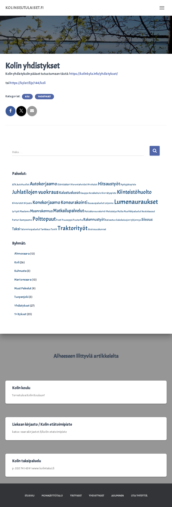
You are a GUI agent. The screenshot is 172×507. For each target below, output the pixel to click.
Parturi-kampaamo (22, 220)
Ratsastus (110, 220)
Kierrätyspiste (108, 193)
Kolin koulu (21, 387)
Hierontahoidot (79, 184)
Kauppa (84, 193)
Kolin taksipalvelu (26, 461)
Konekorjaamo (46, 202)
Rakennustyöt (94, 219)
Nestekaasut (148, 211)
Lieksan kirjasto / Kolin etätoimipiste (42, 424)
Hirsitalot (92, 184)
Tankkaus (45, 229)
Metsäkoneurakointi (95, 211)
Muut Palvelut (22, 288)
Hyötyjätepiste (128, 184)
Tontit (54, 229)
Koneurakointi (74, 202)
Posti (59, 220)
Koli (27, 96)
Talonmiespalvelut (30, 229)
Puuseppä (67, 220)
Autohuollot (23, 184)
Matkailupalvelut (68, 211)
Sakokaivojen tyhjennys (128, 220)
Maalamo (25, 211)
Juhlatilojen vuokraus (35, 192)
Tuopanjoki (21, 297)
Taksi (16, 229)
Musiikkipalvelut (132, 211)
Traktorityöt (73, 228)
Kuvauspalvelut (96, 203)
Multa (120, 211)
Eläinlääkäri (64, 184)
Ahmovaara (22, 254)
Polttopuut (44, 219)
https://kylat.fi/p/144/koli (27, 83)
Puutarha (78, 220)
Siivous (147, 219)
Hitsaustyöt (109, 184)
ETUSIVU (29, 495)
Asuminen (117, 495)
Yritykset (20, 314)
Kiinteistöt (17, 203)
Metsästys (111, 211)
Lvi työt (15, 211)
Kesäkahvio (95, 193)
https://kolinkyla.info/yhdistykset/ (93, 74)
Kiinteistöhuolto (134, 192)
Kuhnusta (20, 271)
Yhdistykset (44, 96)
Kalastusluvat (69, 192)
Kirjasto (28, 203)
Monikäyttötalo (52, 495)
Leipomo (109, 203)
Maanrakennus (41, 211)
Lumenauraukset (136, 202)
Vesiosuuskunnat (97, 229)
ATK (14, 184)
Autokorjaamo (43, 184)
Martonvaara (22, 280)
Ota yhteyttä (139, 495)
